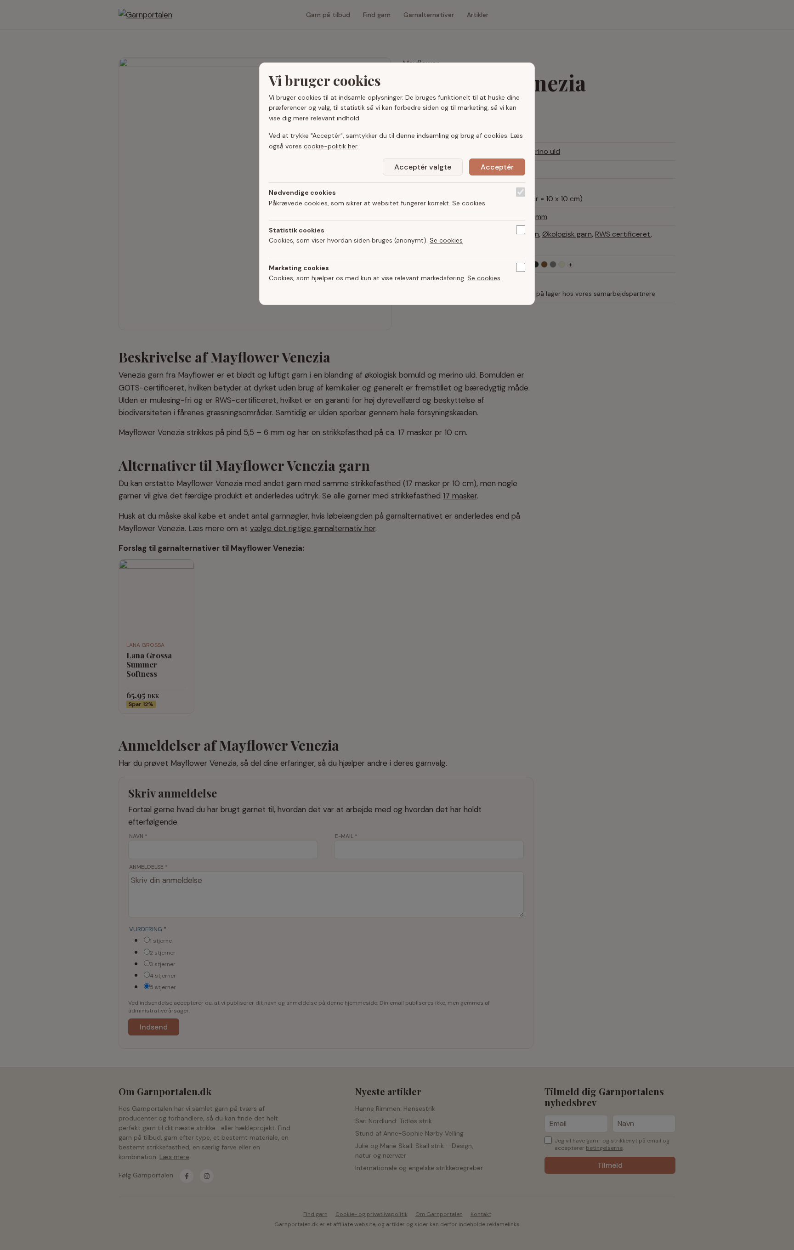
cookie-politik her (330, 146)
